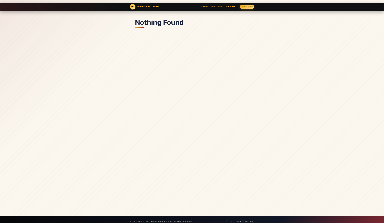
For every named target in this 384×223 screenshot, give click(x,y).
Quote (220, 6)
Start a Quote (247, 6)
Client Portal (231, 6)
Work (213, 6)
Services (204, 6)
